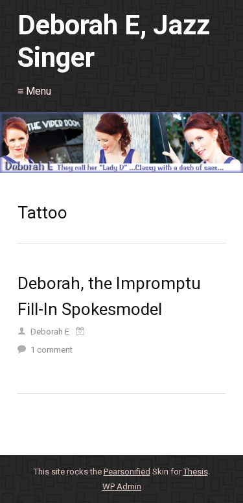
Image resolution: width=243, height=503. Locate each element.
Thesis (195, 471)
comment (51, 350)
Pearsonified (127, 471)
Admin (121, 486)
